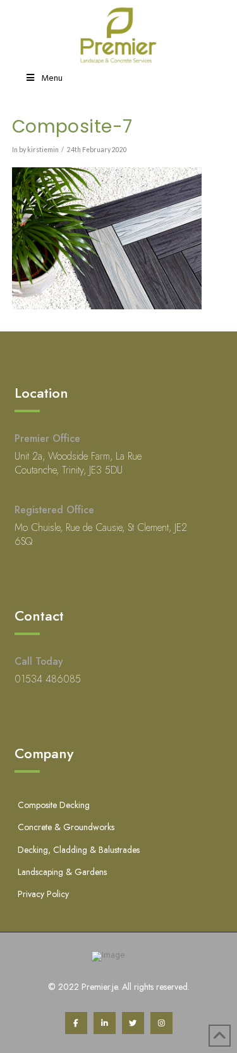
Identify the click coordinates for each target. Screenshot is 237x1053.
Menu (52, 78)
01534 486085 (48, 679)
